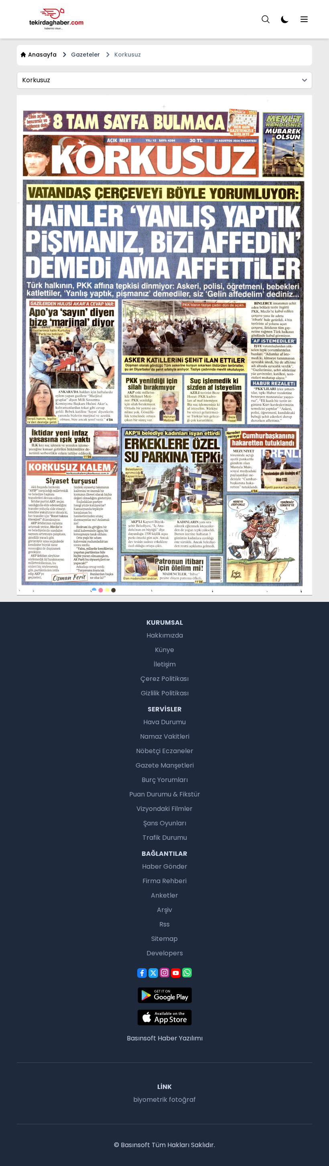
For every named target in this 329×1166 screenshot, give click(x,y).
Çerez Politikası (164, 678)
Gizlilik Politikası (165, 693)
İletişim (165, 664)
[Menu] (266, 19)
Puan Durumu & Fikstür (164, 794)
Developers (164, 953)
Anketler (164, 895)
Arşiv (164, 909)
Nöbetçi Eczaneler (164, 751)
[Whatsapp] (187, 972)
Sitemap (164, 938)
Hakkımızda (164, 635)
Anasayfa (42, 55)
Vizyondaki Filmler (164, 808)
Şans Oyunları (164, 823)
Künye (164, 649)
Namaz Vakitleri (164, 736)
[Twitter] (153, 973)
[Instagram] (164, 972)
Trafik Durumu (164, 837)
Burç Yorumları (165, 779)
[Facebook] (142, 973)
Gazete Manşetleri (165, 765)
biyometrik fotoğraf (164, 1099)
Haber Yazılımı (180, 1038)
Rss (164, 924)
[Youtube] (176, 973)
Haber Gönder (164, 866)
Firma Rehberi (164, 881)
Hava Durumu (164, 722)
